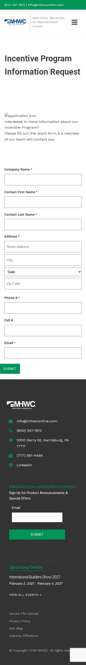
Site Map (16, 628)
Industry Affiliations (24, 636)
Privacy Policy (19, 621)
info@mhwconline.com (37, 421)
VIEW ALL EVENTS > (25, 595)
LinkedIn (24, 465)
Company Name (18, 169)
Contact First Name (20, 192)
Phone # (12, 298)
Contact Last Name (20, 214)
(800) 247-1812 (29, 430)
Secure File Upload (24, 613)
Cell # (8, 320)
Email (9, 343)
